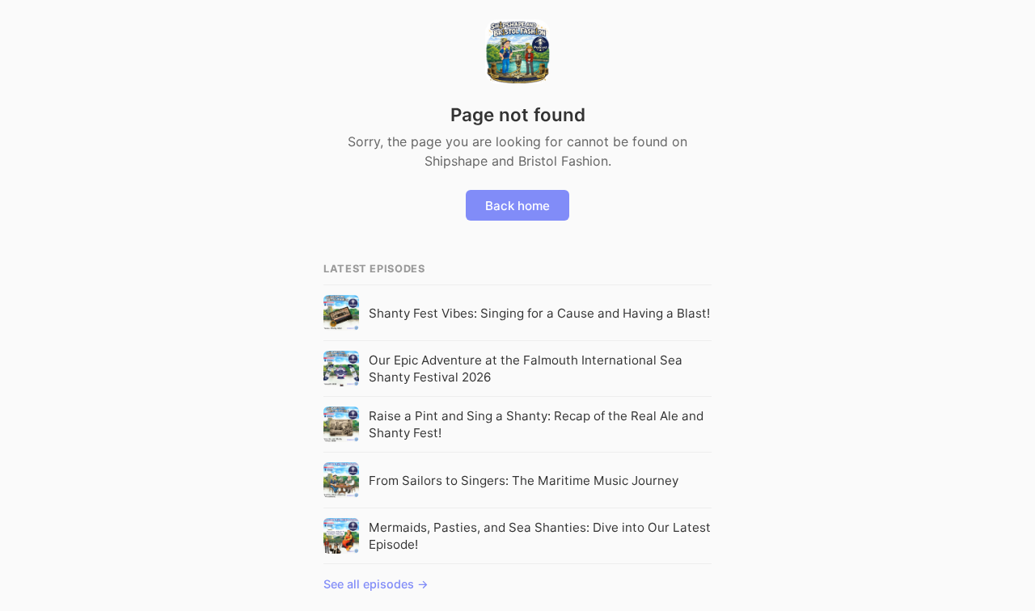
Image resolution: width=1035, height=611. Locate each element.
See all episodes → (376, 584)
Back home (517, 205)
